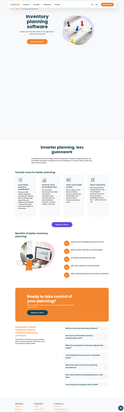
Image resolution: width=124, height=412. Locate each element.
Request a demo (37, 42)
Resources (47, 4)
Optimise (17, 9)
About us (18, 406)
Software (26, 4)
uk (96, 4)
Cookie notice (39, 409)
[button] (92, 4)
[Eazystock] (15, 4)
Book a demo (107, 4)
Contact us (57, 406)
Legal (36, 406)
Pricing (57, 4)
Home (11, 9)
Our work (36, 4)
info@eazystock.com (60, 409)
